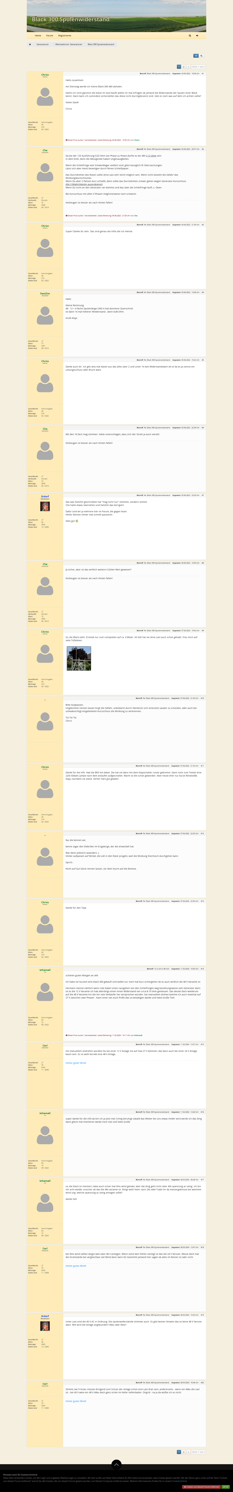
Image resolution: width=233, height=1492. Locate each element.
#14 (202, 969)
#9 (203, 630)
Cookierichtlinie (179, 1481)
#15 (202, 1044)
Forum (49, 35)
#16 (202, 1112)
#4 (203, 292)
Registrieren (64, 35)
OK (226, 1486)
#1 (203, 73)
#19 (202, 1315)
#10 (202, 698)
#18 (202, 1247)
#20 (202, 1382)
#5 (203, 360)
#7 (203, 495)
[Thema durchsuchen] (201, 56)
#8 (203, 563)
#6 (203, 427)
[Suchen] (190, 35)
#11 (202, 766)
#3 (203, 224)
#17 (202, 1179)
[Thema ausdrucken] (196, 56)
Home (38, 35)
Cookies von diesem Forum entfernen (202, 1486)
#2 (203, 149)
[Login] (197, 35)
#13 (202, 901)
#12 (202, 833)
